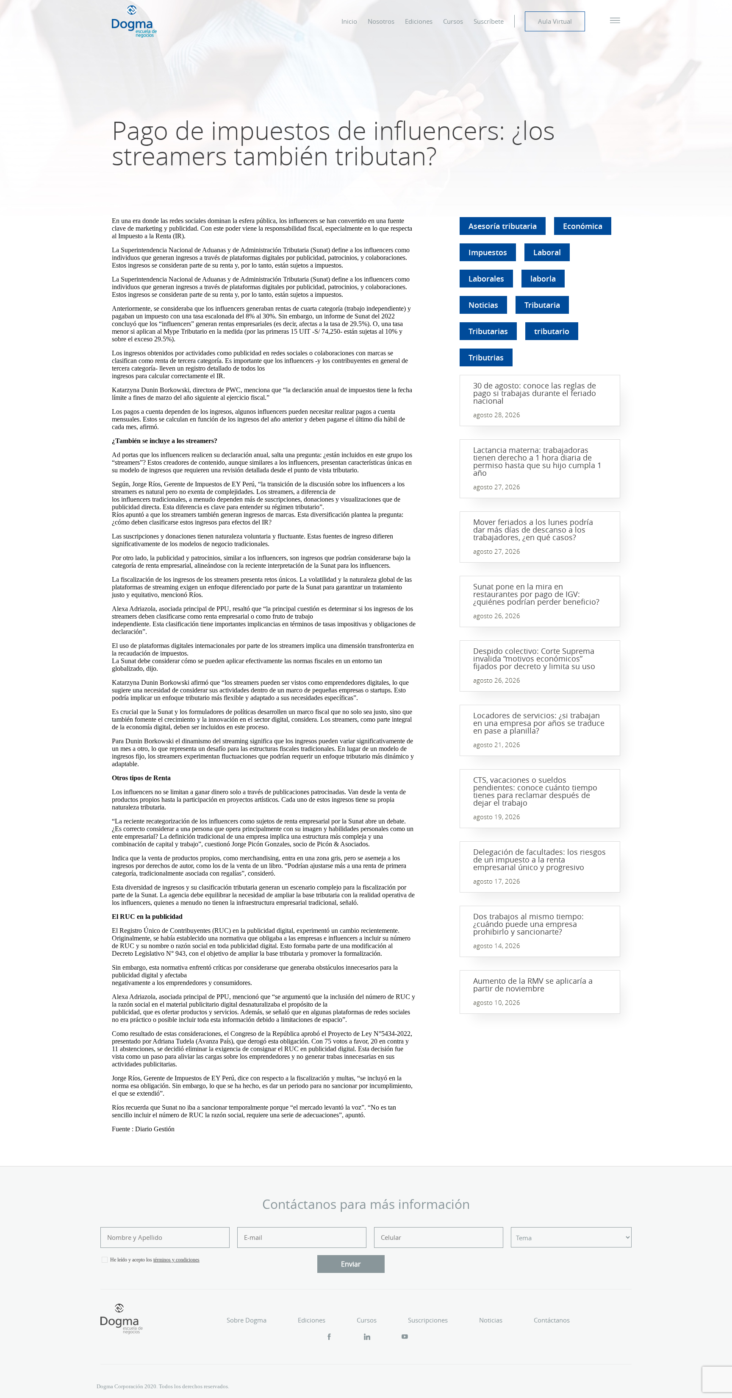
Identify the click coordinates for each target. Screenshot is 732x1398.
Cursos (453, 21)
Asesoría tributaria (503, 226)
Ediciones (419, 21)
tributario (551, 331)
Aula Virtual (555, 21)
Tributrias (486, 357)
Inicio (349, 21)
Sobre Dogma (246, 1320)
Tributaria (542, 305)
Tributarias (488, 331)
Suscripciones (428, 1320)
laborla (543, 278)
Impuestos (488, 252)
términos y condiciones (176, 1260)
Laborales (486, 278)
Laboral (547, 252)
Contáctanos (552, 1320)
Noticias (483, 305)
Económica (582, 226)
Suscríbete (489, 21)
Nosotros (381, 21)
